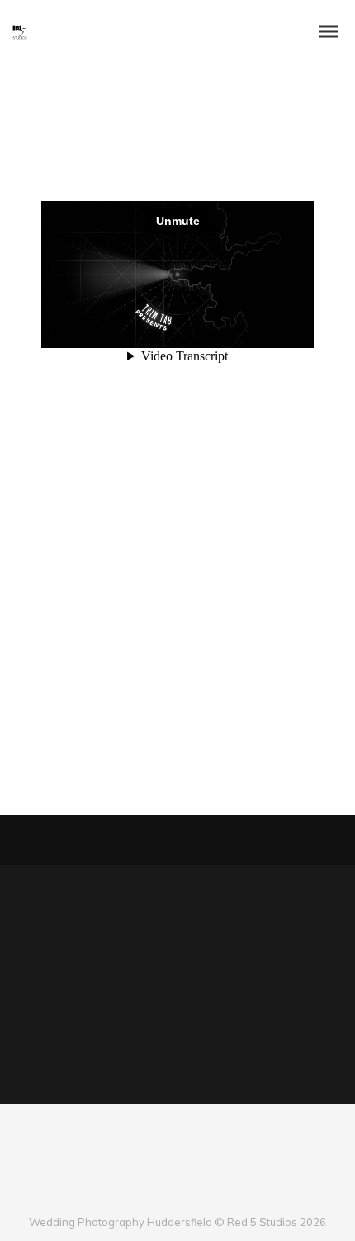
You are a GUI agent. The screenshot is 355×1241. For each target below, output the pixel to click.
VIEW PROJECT (91, 746)
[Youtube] (191, 1194)
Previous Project (82, 840)
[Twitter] (164, 1194)
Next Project (268, 840)
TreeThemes (106, 645)
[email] (218, 1194)
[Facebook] (136, 1194)
